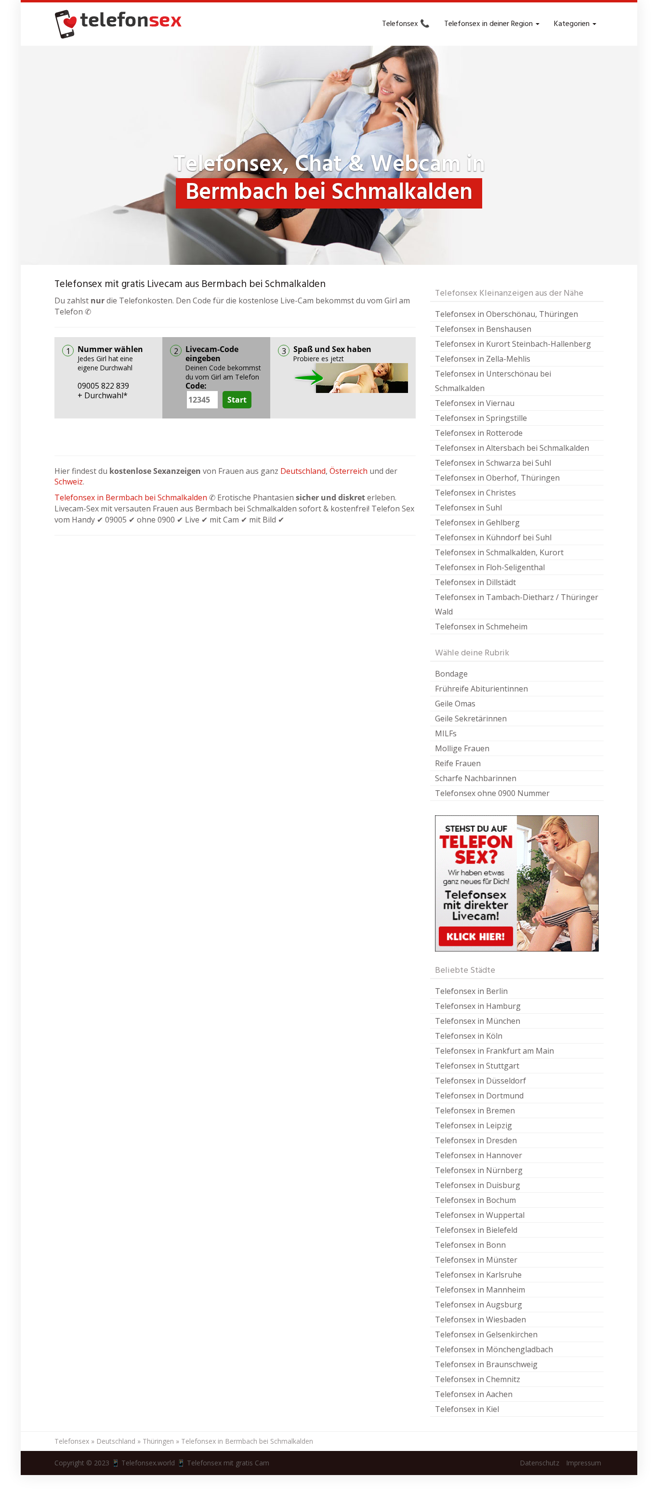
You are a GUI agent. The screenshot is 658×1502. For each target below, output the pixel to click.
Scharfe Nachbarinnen (475, 778)
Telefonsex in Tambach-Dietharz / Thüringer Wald (516, 604)
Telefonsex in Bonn (470, 1245)
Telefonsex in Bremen (475, 1110)
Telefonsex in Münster (476, 1259)
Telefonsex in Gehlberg (477, 522)
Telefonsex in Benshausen (483, 329)
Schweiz (68, 481)
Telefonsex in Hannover (478, 1155)
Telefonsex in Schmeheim (481, 626)
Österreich (348, 471)
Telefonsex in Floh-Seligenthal (490, 567)
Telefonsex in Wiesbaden (480, 1319)
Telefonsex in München (477, 1021)
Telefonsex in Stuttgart (477, 1065)
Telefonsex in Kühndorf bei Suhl (493, 537)
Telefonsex (71, 1441)
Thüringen (158, 1441)
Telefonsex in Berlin (471, 991)
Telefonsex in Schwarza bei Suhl (493, 462)
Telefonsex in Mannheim (480, 1289)
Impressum (583, 1462)
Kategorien (573, 24)
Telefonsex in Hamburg (478, 1006)
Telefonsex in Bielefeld (476, 1230)
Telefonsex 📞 (406, 24)
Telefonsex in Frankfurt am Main (494, 1050)
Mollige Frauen (462, 748)
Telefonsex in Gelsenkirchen (486, 1334)
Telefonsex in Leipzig (473, 1125)
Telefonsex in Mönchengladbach (494, 1349)
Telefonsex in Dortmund (479, 1095)
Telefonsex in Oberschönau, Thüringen (506, 314)
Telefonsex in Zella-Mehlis (482, 358)
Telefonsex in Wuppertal (480, 1215)
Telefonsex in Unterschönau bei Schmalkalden (493, 380)
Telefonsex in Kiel (467, 1409)
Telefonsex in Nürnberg (479, 1170)
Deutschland (303, 471)
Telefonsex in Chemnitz (477, 1379)
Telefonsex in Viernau (474, 403)
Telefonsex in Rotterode (479, 433)
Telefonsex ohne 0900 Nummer (492, 793)
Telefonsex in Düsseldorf (480, 1080)
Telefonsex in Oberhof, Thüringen (497, 477)
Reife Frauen (458, 763)
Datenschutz (539, 1462)
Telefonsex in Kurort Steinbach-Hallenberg (513, 344)
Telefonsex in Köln (468, 1036)
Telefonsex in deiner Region (489, 24)
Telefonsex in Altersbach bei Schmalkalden (512, 448)
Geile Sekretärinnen (471, 718)
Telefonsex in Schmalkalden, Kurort (499, 552)
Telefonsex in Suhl (468, 507)
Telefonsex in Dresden (476, 1140)
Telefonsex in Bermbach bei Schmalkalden (130, 497)
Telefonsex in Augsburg (478, 1304)
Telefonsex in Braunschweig (486, 1364)
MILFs (446, 733)
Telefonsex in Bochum (475, 1200)
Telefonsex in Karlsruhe (478, 1274)
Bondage (451, 673)
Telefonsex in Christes (475, 492)
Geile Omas (455, 703)
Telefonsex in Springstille (481, 418)
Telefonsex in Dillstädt (475, 582)
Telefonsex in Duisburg (477, 1185)
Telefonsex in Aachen (474, 1394)
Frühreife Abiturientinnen (481, 688)
